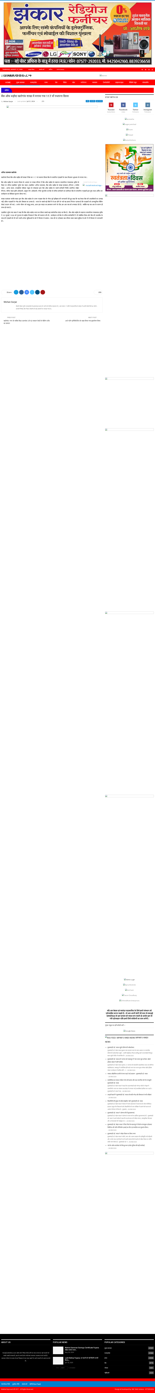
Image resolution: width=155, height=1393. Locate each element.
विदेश (65, 82)
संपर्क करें (41, 69)
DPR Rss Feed (35, 1384)
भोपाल (106, 1368)
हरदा (106, 1358)
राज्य (45, 82)
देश (56, 82)
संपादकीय (145, 82)
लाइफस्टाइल (119, 82)
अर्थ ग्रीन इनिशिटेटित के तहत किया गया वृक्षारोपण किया (82, 321)
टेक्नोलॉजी (106, 82)
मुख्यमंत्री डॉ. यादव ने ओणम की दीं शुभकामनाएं (121, 1113)
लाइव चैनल (31, 69)
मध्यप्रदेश (33, 82)
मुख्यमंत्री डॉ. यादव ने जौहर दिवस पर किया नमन (122, 1134)
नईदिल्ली (107, 1373)
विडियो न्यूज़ (133, 82)
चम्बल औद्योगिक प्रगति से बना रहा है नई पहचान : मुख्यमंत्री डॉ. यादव (128, 1074)
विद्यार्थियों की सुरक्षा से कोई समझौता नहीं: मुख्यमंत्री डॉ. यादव (125, 1101)
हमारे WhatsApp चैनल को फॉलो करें (54, 163)
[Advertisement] (52, 255)
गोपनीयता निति (5, 1384)
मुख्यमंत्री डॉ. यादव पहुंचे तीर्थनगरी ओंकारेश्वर (121, 1047)
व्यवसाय (94, 82)
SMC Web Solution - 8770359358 (143, 1389)
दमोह (87, 101)
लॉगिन (50, 69)
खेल (73, 82)
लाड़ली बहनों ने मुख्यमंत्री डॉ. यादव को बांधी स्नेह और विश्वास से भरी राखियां (129, 1095)
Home (8, 82)
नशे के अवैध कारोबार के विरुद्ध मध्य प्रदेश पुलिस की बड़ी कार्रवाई (126, 1145)
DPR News (60, 69)
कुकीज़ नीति (15, 1384)
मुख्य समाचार (20, 82)
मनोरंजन (83, 82)
